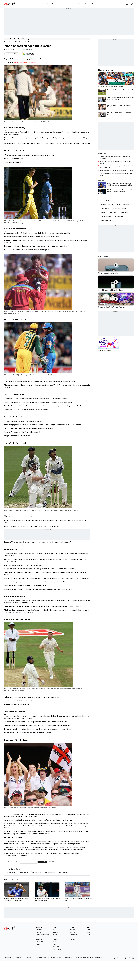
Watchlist (72, 937)
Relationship (90, 937)
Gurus (87, 4)
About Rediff (7, 957)
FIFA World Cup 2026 (105, 350)
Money (64, 4)
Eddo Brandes (105, 208)
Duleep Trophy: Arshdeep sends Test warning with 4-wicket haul (115, 157)
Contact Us (68, 957)
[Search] (127, 4)
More (99, 4)
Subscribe (42, 862)
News (53, 4)
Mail (46, 4)
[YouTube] (129, 958)
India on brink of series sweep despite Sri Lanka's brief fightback (116, 167)
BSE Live (72, 929)
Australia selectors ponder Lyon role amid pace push (116, 174)
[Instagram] (125, 958)
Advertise (18, 957)
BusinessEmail (77, 4)
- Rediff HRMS (40, 939)
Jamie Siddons (106, 216)
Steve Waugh (11, 872)
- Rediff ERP (39, 944)
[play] (116, 265)
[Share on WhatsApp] (114, 958)
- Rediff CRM (39, 942)
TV (93, 4)
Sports (55, 937)
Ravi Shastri (24, 872)
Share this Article (13, 54)
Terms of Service (42, 957)
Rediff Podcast (57, 949)
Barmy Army (124, 212)
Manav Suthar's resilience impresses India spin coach (115, 162)
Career (88, 934)
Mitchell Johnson (120, 208)
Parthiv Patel (63, 872)
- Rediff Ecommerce (41, 937)
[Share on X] (118, 958)
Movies (55, 934)
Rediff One (39, 932)
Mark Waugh (36, 872)
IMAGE (103, 212)
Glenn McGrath (50, 872)
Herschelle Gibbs (106, 220)
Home (39, 4)
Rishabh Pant (119, 216)
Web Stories (103, 256)
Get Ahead (56, 942)
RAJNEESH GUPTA (11, 50)
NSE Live (72, 932)
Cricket (11, 42)
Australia (113, 212)
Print (52, 861)
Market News (73, 934)
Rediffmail (39, 929)
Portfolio (72, 939)
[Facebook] (122, 958)
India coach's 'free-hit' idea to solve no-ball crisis (116, 171)
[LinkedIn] (133, 958)
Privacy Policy (29, 957)
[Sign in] (132, 4)
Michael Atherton (107, 204)
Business (55, 932)
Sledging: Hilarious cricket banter (25, 62)
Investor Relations (56, 957)
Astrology (56, 946)
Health (88, 929)
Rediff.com (83, 957)
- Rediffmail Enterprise (42, 934)
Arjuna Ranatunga (123, 204)
